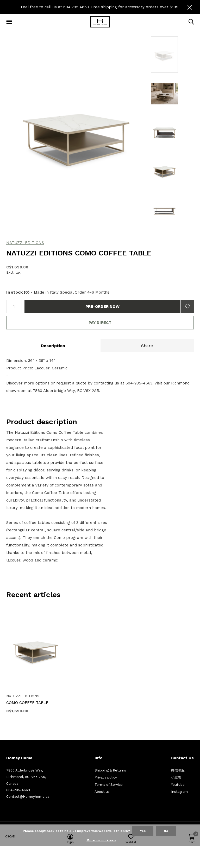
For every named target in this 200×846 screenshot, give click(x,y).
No (166, 831)
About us (102, 792)
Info (99, 758)
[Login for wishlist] (187, 306)
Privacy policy (106, 777)
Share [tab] (147, 345)
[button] (10, 21)
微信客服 (178, 770)
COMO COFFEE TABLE (27, 702)
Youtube (178, 785)
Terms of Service (109, 785)
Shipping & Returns (110, 770)
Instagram (179, 792)
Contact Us (182, 758)
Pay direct (100, 322)
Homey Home (19, 758)
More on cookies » (101, 840)
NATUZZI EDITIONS (25, 242)
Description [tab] (53, 345)
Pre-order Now (102, 306)
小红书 (176, 777)
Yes (143, 831)
